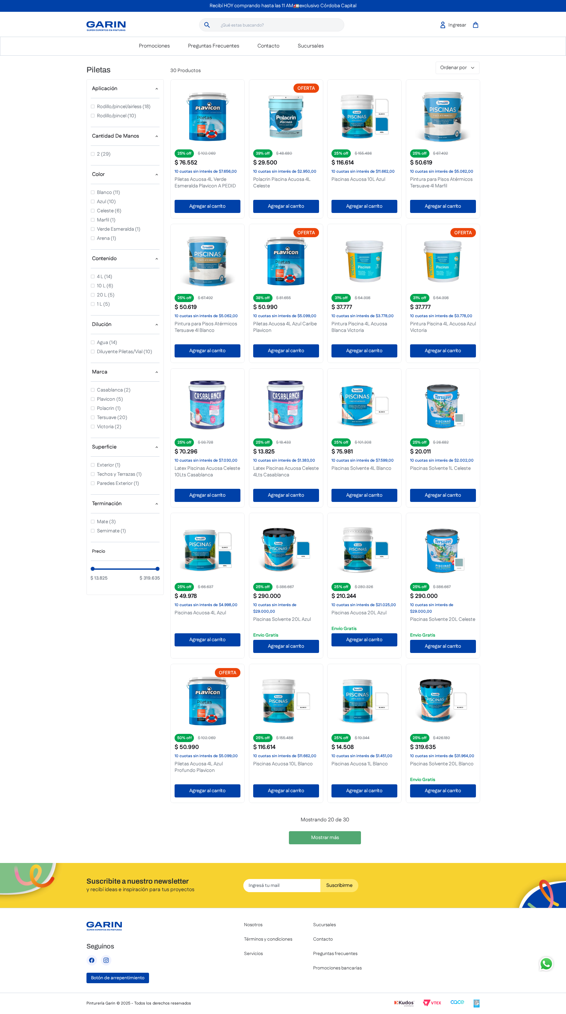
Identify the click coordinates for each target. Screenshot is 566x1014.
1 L (103, 304)
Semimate (111, 531)
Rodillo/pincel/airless (124, 107)
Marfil (106, 220)
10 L (105, 286)
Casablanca (114, 390)
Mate (106, 522)
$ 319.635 (150, 578)
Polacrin (109, 408)
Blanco (108, 192)
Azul (106, 202)
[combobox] (271, 24)
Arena (106, 238)
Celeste (109, 211)
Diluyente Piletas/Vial (124, 352)
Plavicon (110, 399)
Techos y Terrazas (119, 474)
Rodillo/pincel (116, 116)
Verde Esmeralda (119, 229)
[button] (125, 89)
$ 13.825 (98, 578)
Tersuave (112, 417)
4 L (104, 277)
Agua (107, 342)
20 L (106, 295)
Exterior (109, 465)
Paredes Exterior (118, 483)
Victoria (109, 427)
